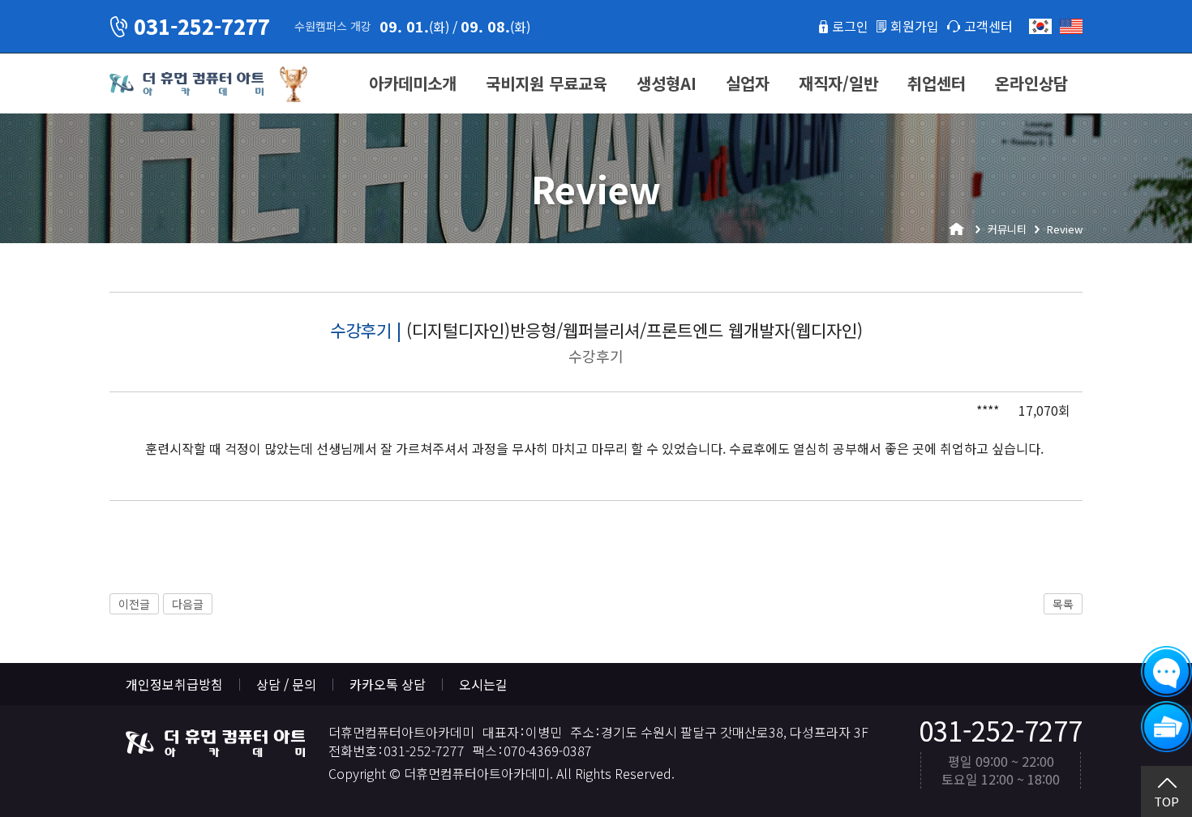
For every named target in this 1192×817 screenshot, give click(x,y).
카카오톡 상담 (387, 684)
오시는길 (483, 684)
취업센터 (936, 83)
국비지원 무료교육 (546, 83)
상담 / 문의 (286, 684)
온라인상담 (1031, 83)
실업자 (748, 83)
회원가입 (914, 26)
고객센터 (988, 26)
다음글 (188, 604)
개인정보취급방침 (174, 684)
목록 (1063, 604)
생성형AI (667, 83)
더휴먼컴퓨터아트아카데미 (186, 84)
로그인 (850, 26)
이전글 (134, 604)
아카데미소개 (413, 83)
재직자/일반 (838, 83)
